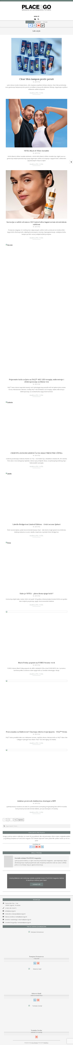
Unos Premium (34, 1042)
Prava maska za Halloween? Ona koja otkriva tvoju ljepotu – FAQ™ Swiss (36, 732)
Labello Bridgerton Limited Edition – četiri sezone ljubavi (36, 524)
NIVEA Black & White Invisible (36, 151)
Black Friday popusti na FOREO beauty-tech (36, 663)
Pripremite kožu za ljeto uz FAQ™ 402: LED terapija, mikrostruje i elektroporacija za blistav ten (36, 380)
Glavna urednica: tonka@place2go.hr (16, 917)
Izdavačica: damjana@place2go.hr (15, 914)
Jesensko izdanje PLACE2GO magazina (28, 858)
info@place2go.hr (10, 911)
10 (15, 820)
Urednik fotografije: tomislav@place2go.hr (18, 922)
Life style (37, 82)
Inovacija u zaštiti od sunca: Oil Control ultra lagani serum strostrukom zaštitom (37, 223)
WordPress (46, 1042)
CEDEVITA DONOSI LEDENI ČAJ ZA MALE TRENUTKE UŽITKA (36, 453)
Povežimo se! (36, 844)
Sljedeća (20, 820)
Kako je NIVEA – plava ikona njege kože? (36, 593)
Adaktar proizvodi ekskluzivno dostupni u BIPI (36, 801)
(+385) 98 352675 (10, 908)
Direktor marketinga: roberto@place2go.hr (18, 919)
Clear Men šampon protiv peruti (36, 79)
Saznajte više (36, 93)
